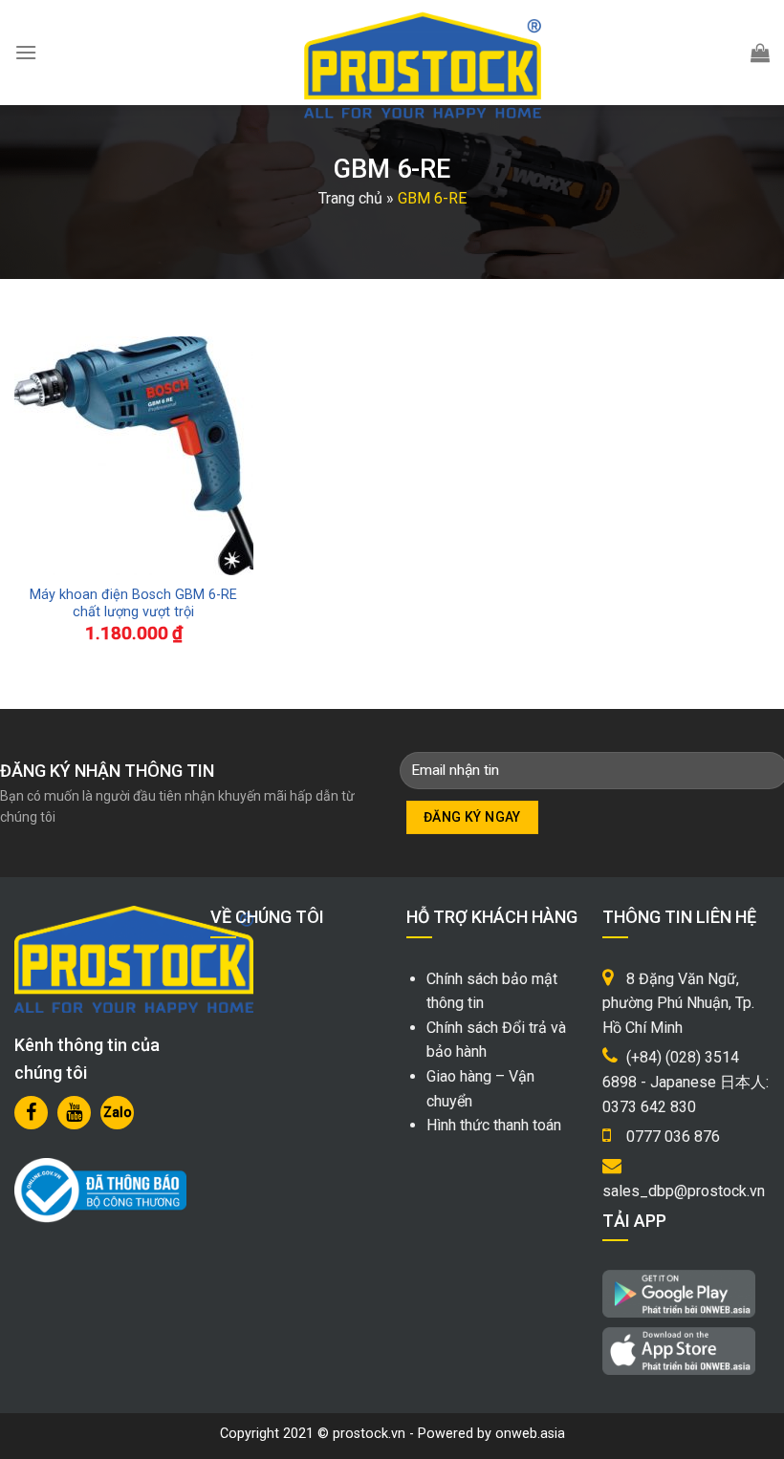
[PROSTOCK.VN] (422, 65)
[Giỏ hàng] (760, 53)
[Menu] (25, 52)
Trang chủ (350, 198)
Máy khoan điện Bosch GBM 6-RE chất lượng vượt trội (133, 604)
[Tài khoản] (714, 52)
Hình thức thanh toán (493, 1125)
